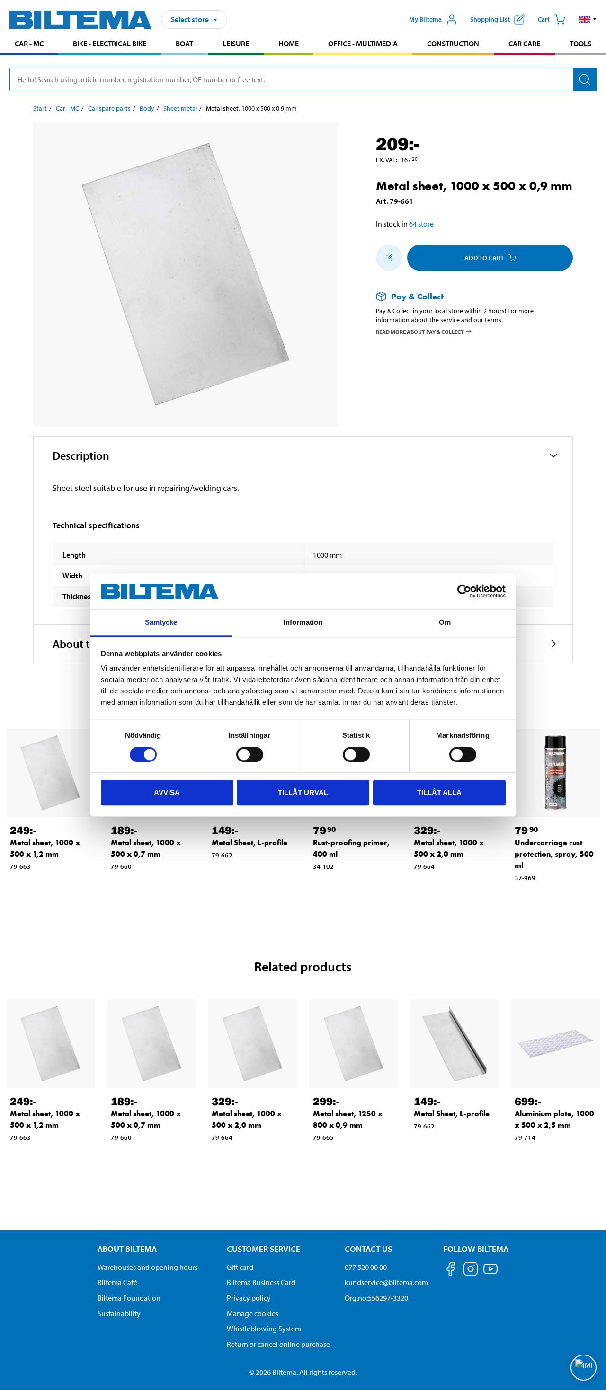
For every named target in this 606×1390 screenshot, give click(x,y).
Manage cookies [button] (252, 1313)
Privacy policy (249, 1298)
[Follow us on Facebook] (450, 1270)
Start (40, 108)
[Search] (585, 79)
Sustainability (119, 1313)
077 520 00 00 (366, 1267)
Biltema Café (117, 1282)
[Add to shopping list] (389, 258)
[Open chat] (583, 1367)
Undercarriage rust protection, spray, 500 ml (554, 854)
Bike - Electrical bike (109, 43)
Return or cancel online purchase (278, 1344)
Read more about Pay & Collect (420, 331)
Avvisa (167, 792)
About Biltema (127, 1248)
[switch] (249, 754)
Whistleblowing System (264, 1328)
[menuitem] (29, 44)
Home (288, 43)
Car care (524, 43)
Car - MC (29, 43)
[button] (587, 19)
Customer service (263, 1248)
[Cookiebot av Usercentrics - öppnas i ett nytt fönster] (464, 591)
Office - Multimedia (363, 43)
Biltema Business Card (261, 1282)
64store (421, 223)
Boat (184, 43)
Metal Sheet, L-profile (249, 843)
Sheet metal (180, 108)
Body (147, 108)
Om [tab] (445, 623)
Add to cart (484, 258)
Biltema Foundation (129, 1298)
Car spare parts (109, 108)
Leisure (236, 43)
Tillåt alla (439, 792)
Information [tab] (303, 623)
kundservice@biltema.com (386, 1282)
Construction (453, 43)
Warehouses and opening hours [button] (147, 1267)
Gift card (240, 1267)
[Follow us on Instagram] (470, 1270)
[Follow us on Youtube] (490, 1273)
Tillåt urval (303, 792)
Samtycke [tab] (161, 623)
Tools (580, 43)
